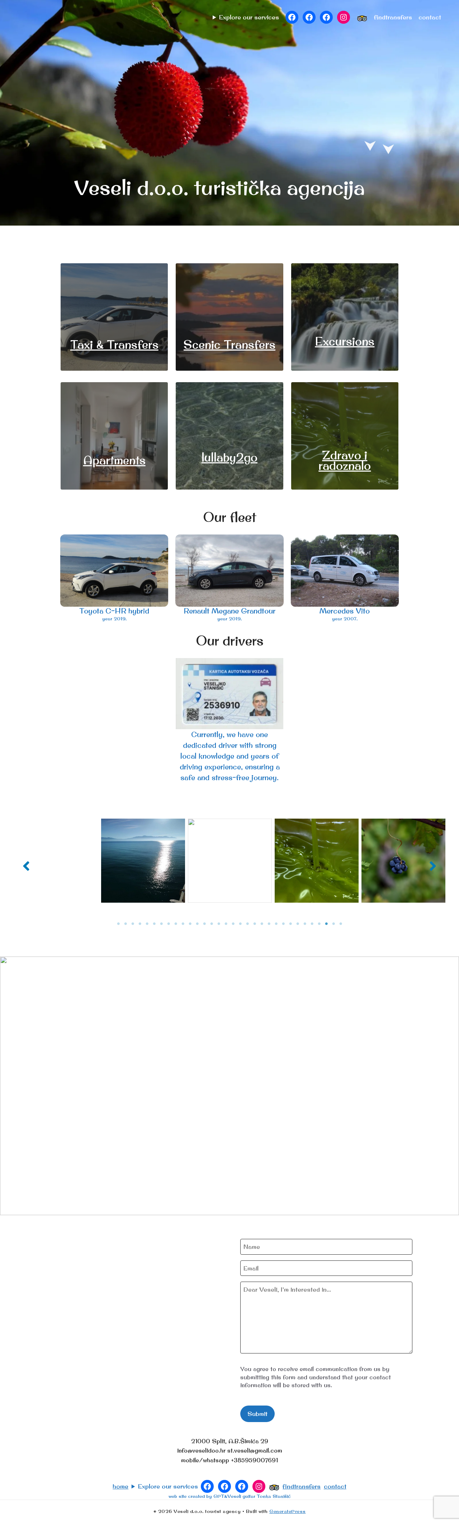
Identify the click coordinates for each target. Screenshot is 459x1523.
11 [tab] (190, 923)
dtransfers (397, 17)
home (120, 1486)
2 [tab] (125, 923)
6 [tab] (154, 923)
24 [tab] (283, 923)
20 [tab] (254, 923)
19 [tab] (247, 923)
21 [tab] (261, 923)
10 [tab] (182, 923)
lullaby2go (229, 457)
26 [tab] (297, 923)
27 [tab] (304, 923)
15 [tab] (218, 923)
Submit (257, 1413)
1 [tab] (118, 923)
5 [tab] (147, 923)
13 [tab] (204, 923)
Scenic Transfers (229, 344)
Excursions (344, 341)
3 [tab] (132, 923)
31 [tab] (333, 923)
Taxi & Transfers (114, 344)
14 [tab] (211, 923)
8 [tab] (168, 923)
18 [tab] (240, 923)
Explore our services (249, 17)
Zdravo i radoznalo (344, 460)
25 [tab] (290, 923)
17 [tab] (233, 923)
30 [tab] (326, 923)
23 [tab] (276, 923)
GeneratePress (287, 1511)
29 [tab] (319, 923)
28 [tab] (312, 923)
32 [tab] (340, 923)
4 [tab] (139, 923)
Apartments (114, 460)
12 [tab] (197, 923)
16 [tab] (226, 923)
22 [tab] (269, 923)
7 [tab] (161, 923)
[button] (26, 866)
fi (378, 17)
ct (429, 17)
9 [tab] (175, 923)
